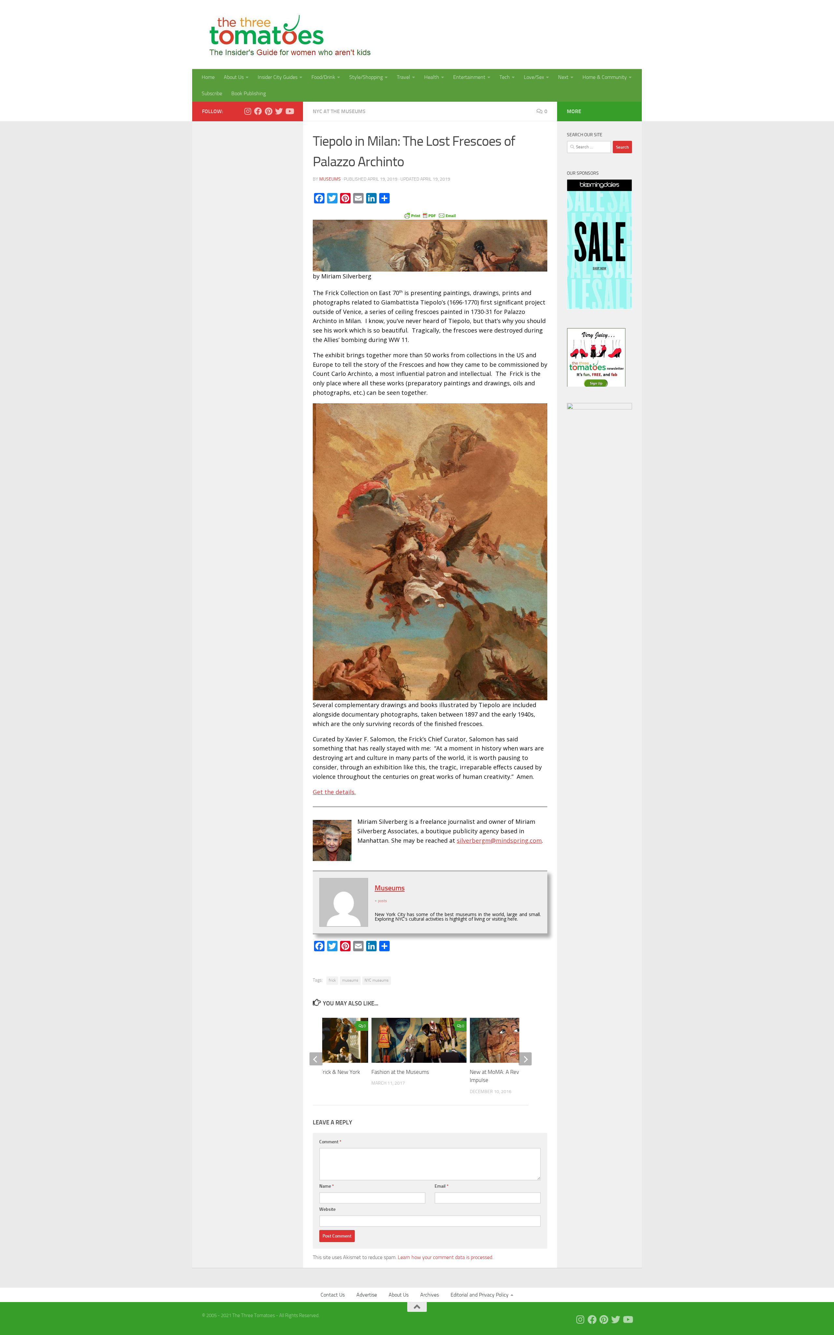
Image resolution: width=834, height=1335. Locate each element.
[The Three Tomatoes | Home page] (287, 34)
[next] (525, 1058)
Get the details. (334, 792)
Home (208, 77)
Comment (330, 1142)
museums (350, 980)
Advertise (366, 1295)
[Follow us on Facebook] (258, 111)
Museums (330, 179)
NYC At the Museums (339, 111)
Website (327, 1209)
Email (442, 1186)
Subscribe (212, 93)
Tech (504, 77)
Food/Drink (323, 77)
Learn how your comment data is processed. (445, 1257)
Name (326, 1186)
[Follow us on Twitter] (279, 111)
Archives (429, 1295)
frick (332, 980)
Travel (403, 77)
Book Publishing (248, 93)
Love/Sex (534, 77)
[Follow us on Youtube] (289, 111)
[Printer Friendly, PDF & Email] (430, 215)
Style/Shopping (366, 77)
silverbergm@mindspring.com (499, 840)
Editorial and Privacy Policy (480, 1295)
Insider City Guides (277, 77)
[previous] (316, 1058)
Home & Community (604, 77)
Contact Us (333, 1295)
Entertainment (469, 77)
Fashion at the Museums (400, 1072)
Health (431, 77)
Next (563, 77)
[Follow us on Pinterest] (268, 111)
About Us (234, 77)
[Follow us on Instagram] (248, 111)
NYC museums (377, 980)
